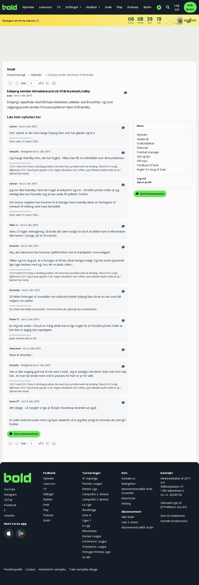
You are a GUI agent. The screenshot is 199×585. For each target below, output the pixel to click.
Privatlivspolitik (13, 569)
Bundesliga (89, 510)
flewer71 (14, 319)
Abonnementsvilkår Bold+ (137, 527)
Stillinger (48, 494)
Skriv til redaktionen (173, 516)
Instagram (10, 494)
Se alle (86, 557)
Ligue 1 (86, 520)
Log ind (176, 7)
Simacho (14, 151)
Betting (126, 503)
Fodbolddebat (145, 143)
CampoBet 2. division (95, 494)
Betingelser (128, 483)
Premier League (92, 483)
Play (120, 7)
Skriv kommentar (25, 434)
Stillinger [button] (72, 7)
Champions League (94, 546)
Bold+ (148, 7)
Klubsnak (142, 148)
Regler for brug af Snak (151, 169)
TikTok (8, 500)
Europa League (91, 536)
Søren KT (14, 401)
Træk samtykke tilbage (83, 569)
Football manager (148, 152)
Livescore (45, 7)
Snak (108, 7)
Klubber (48, 499)
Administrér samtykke (52, 569)
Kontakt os (128, 478)
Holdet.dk (143, 139)
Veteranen (15, 348)
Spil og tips (143, 156)
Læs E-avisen (129, 522)
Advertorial (128, 498)
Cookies (30, 569)
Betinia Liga (89, 489)
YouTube (9, 489)
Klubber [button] (92, 7)
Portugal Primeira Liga (96, 552)
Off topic (142, 161)
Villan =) (13, 225)
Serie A (86, 515)
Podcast (133, 7)
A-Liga (86, 525)
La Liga (86, 504)
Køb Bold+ (190, 7)
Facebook (10, 505)
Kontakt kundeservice (174, 521)
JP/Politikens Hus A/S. (174, 507)
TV (58, 7)
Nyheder (28, 7)
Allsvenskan (89, 531)
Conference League (94, 541)
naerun (13, 126)
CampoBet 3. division (95, 499)
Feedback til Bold (147, 165)
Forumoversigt (16, 75)
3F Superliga (90, 478)
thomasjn (14, 290)
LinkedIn (9, 515)
